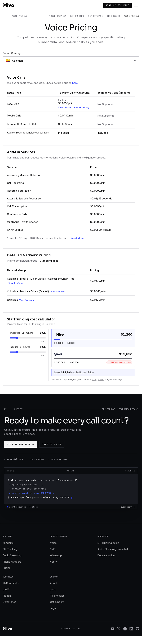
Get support (57, 601)
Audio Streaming (12, 555)
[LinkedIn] (131, 628)
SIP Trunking (10, 549)
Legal (53, 608)
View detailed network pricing (73, 107)
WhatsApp (56, 555)
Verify (53, 561)
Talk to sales (51, 444)
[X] (119, 628)
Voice (53, 542)
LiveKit (6, 589)
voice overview (57, 16)
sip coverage (95, 16)
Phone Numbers (12, 561)
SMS (52, 549)
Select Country (12, 53)
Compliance (9, 601)
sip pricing (113, 16)
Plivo (94, 379)
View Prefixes (15, 283)
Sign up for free (117, 5)
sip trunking (77, 16)
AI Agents (8, 542)
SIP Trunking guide (108, 542)
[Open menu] (136, 5)
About (53, 583)
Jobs (53, 589)
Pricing (7, 567)
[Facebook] (125, 628)
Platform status (11, 583)
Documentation (106, 555)
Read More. (78, 238)
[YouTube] (112, 628)
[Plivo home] (8, 5)
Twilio (101, 379)
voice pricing (131, 16)
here (75, 82)
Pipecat (7, 595)
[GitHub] (137, 628)
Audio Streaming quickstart (112, 549)
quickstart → (128, 507)
